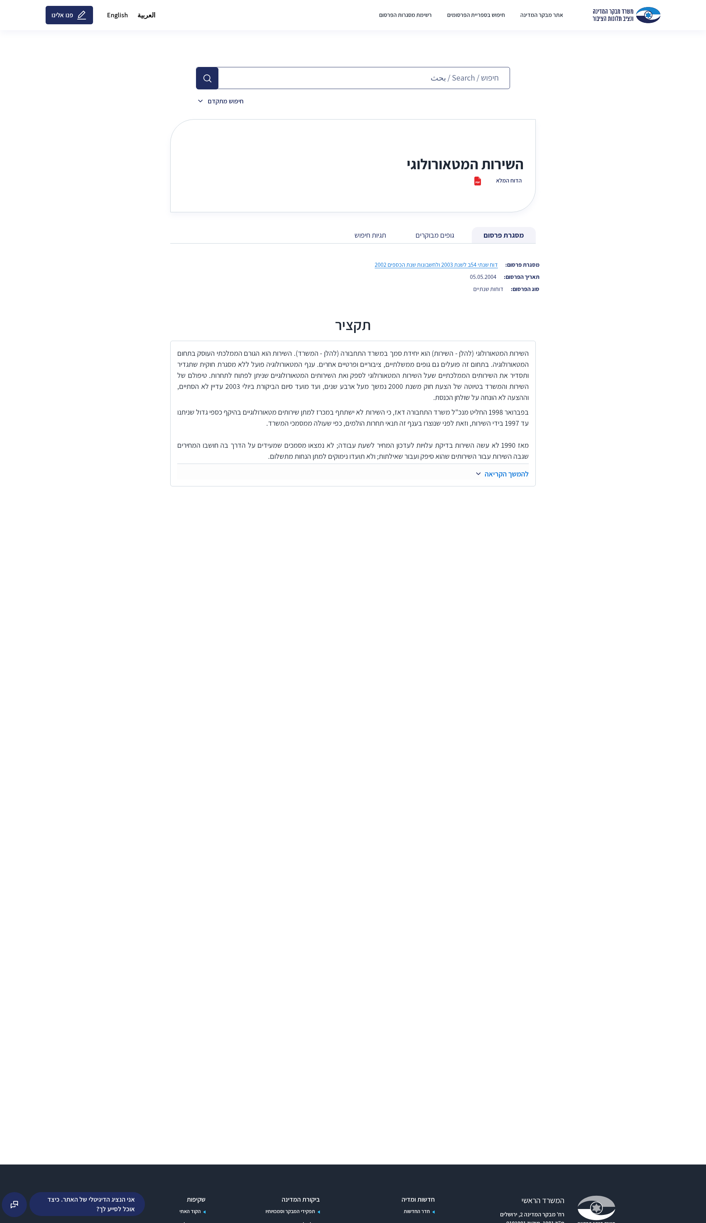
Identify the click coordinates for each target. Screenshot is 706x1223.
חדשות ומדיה (418, 1199)
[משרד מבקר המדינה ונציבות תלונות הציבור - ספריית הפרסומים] (626, 15)
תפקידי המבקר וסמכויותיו (290, 1211)
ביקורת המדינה (301, 1199)
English (117, 15)
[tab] (504, 235)
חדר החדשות (417, 1211)
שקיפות (196, 1199)
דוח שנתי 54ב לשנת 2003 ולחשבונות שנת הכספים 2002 (436, 265)
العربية (147, 15)
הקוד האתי (190, 1211)
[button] (207, 78)
